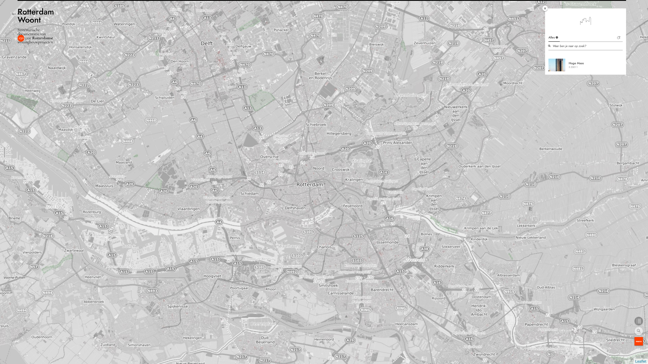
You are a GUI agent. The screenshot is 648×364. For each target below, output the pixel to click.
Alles (552, 37)
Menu (639, 341)
